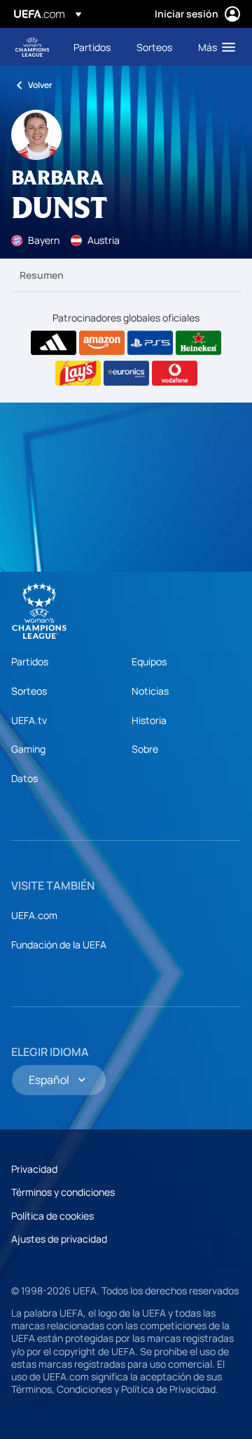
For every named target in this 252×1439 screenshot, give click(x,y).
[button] (213, 46)
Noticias (150, 690)
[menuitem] (93, 46)
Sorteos (29, 690)
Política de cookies (52, 1215)
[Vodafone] (174, 373)
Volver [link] (40, 85)
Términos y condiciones (63, 1192)
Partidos (29, 661)
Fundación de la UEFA (58, 944)
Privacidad (34, 1169)
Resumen (42, 275)
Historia (149, 720)
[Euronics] (126, 373)
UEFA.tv (29, 720)
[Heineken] (198, 343)
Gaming (28, 748)
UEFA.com (34, 915)
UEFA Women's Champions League (32, 47)
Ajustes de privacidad (59, 1238)
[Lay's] (78, 373)
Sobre (145, 748)
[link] (92, 46)
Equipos (149, 661)
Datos (24, 778)
